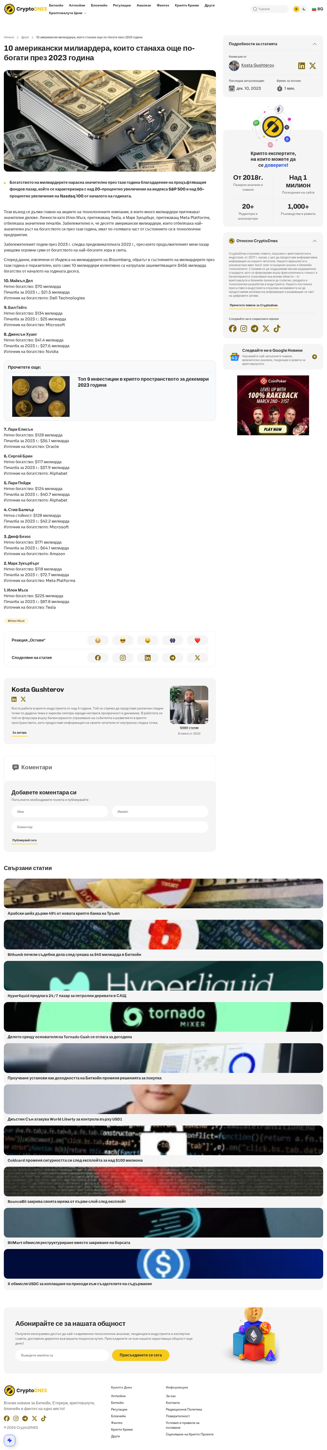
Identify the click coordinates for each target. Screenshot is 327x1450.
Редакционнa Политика (184, 1409)
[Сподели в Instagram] (122, 658)
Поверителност (178, 1416)
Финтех (117, 1423)
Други (25, 37)
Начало (9, 37)
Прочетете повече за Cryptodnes (254, 305)
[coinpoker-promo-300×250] (273, 434)
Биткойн (117, 1402)
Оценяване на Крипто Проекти (190, 1434)
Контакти (173, 1402)
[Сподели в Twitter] (197, 658)
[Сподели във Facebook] (97, 658)
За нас (171, 1396)
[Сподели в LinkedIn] (147, 658)
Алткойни (118, 1396)
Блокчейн (118, 1416)
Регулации (119, 1409)
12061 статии (189, 728)
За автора (19, 732)
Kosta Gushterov (37, 689)
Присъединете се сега (141, 1355)
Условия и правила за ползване (182, 1425)
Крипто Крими (122, 1429)
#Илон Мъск (16, 621)
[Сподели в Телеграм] (172, 658)
